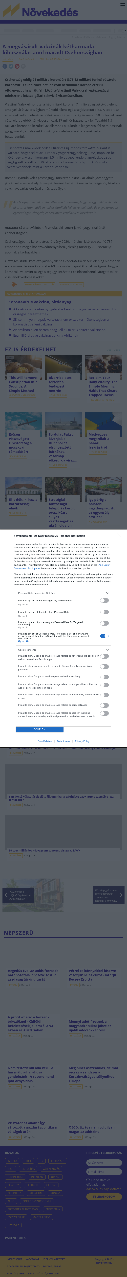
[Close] (120, 536)
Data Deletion (45, 741)
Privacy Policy (82, 741)
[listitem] (63, 593)
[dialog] (63, 638)
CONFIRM (40, 729)
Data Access (63, 741)
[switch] (104, 600)
